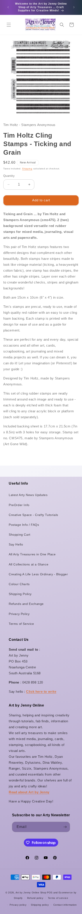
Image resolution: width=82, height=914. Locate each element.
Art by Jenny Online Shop (31, 892)
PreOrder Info (19, 505)
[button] (9, 25)
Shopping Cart (19, 534)
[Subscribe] (65, 827)
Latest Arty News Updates (28, 495)
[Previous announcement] (8, 7)
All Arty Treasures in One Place (32, 554)
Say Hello (16, 544)
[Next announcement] (74, 7)
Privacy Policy (19, 614)
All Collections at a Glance (28, 564)
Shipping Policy (20, 594)
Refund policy (35, 898)
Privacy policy (18, 904)
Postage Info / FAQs (24, 524)
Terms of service (58, 898)
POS (49, 892)
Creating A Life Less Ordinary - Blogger (38, 574)
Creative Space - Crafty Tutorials (33, 515)
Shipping (27, 168)
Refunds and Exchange (26, 604)
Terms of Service (21, 623)
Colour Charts (19, 584)
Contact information (65, 904)
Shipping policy (40, 904)
